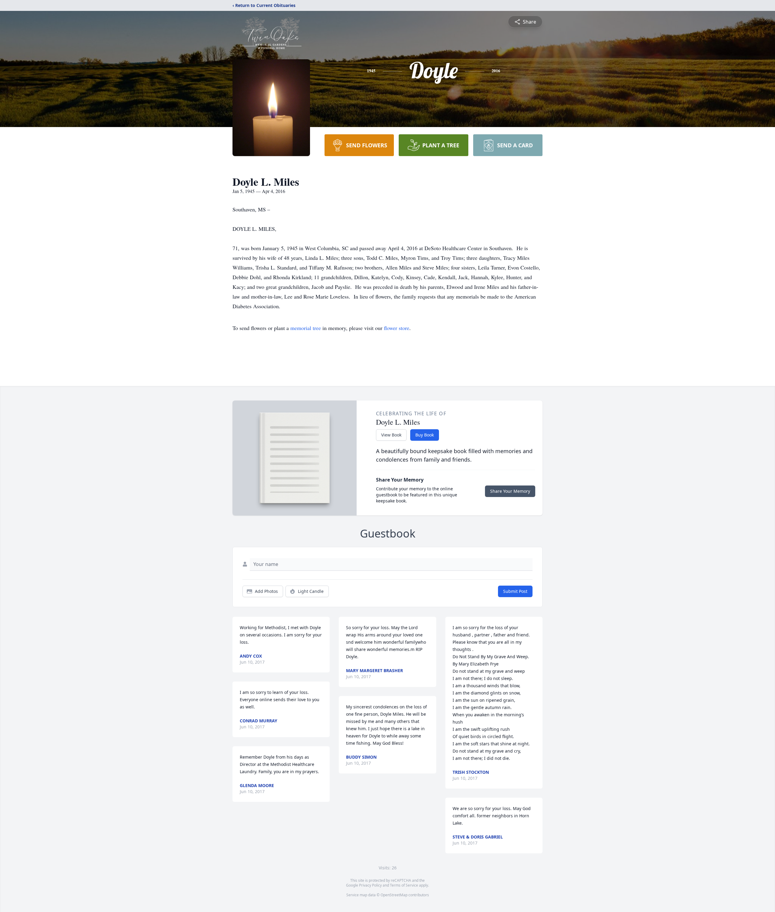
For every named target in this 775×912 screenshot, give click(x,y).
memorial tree (305, 328)
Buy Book (424, 435)
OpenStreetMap (394, 894)
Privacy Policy (370, 885)
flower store (396, 328)
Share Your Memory (510, 491)
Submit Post (515, 591)
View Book (391, 435)
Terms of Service (404, 885)
